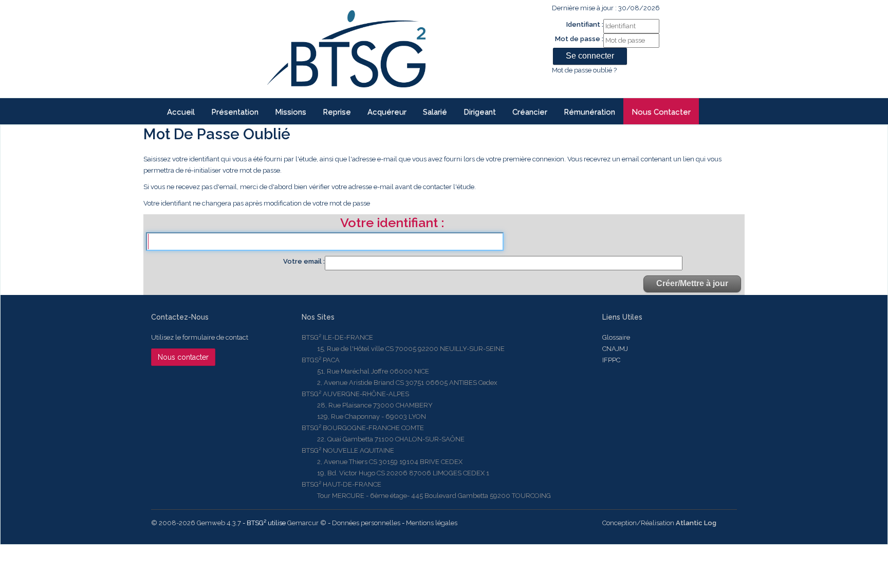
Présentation (234, 112)
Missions (290, 112)
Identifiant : (584, 24)
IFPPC (611, 360)
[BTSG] (346, 49)
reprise (337, 112)
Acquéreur (386, 112)
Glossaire (616, 337)
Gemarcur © (306, 523)
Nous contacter (661, 112)
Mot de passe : (579, 39)
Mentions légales (431, 523)
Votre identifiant (390, 223)
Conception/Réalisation (659, 523)
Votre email (303, 261)
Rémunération (589, 112)
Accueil (181, 112)
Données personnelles (366, 523)
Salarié (435, 112)
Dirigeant (480, 112)
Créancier (529, 112)
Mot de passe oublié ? (584, 70)
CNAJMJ (615, 349)
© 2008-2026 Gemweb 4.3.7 (196, 523)
